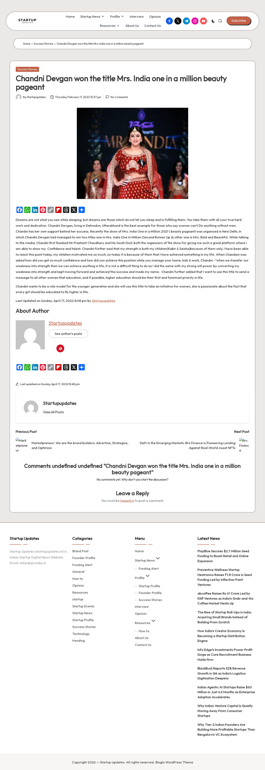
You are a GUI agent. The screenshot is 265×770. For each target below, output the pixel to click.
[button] (239, 20)
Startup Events (83, 606)
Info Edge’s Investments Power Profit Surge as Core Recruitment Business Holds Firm (224, 654)
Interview (142, 606)
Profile (140, 578)
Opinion (78, 585)
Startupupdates (103, 301)
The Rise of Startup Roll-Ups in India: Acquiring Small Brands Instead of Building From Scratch (224, 617)
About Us (141, 638)
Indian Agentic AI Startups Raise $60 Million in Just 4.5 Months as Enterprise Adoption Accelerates (226, 692)
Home (26, 43)
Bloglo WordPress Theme (174, 762)
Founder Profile (83, 558)
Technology (81, 634)
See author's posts (68, 334)
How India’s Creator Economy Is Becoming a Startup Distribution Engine (221, 636)
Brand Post (80, 551)
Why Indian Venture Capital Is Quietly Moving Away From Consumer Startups (225, 711)
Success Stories (43, 43)
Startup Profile (83, 620)
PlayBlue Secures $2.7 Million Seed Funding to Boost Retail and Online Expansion (223, 556)
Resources (80, 592)
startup (77, 599)
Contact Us (143, 645)
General (78, 571)
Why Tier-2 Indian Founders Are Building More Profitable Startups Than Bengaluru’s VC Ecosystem (226, 729)
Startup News (82, 613)
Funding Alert (82, 565)
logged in (127, 500)
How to (77, 578)
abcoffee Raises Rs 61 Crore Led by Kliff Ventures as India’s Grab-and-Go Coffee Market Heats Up (225, 598)
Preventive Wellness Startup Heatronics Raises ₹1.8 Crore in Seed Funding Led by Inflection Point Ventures (224, 577)
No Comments (119, 97)
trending (78, 640)
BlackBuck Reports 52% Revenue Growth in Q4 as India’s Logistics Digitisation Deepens (221, 673)
